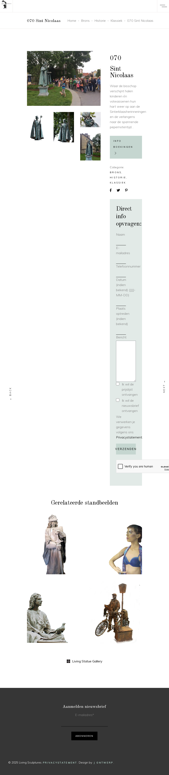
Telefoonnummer (126, 266)
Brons (85, 20)
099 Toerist (115, 617)
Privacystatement (129, 437)
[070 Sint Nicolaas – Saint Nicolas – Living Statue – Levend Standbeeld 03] (90, 119)
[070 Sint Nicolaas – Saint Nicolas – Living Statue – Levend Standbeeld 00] (37, 126)
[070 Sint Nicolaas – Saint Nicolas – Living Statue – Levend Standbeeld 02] (64, 127)
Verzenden (126, 449)
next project (164, 386)
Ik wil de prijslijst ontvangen (130, 389)
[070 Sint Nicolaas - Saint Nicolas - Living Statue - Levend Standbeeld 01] (64, 78)
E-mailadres (126, 250)
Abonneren (84, 736)
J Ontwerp (103, 762)
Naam (126, 234)
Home (71, 20)
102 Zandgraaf (54, 545)
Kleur (127, 535)
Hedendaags (109, 535)
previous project (10, 393)
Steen (63, 538)
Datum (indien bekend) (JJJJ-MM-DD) (125, 287)
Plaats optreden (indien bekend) (122, 316)
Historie (100, 20)
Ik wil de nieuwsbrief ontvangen (130, 405)
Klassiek (116, 20)
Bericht (121, 337)
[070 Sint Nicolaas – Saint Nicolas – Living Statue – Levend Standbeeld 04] (90, 146)
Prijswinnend (48, 606)
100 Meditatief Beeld (54, 617)
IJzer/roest (114, 609)
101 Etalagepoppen (114, 546)
